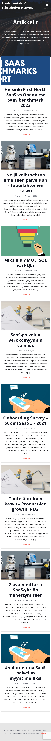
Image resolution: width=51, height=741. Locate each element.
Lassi (18, 111)
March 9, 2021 (31, 428)
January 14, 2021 (31, 600)
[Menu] (47, 5)
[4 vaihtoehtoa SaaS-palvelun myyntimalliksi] (25, 648)
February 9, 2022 (31, 196)
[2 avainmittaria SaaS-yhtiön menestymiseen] (25, 565)
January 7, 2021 (30, 683)
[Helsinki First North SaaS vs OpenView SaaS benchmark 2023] (25, 70)
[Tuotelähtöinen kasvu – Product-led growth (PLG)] (25, 479)
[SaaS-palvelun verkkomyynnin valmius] (25, 315)
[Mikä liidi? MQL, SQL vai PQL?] (25, 241)
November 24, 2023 (31, 111)
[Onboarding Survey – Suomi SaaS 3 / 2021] (25, 398)
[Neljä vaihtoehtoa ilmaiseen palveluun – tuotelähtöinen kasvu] (25, 155)
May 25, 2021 (30, 351)
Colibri (43, 733)
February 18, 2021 (31, 514)
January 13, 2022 (31, 271)
